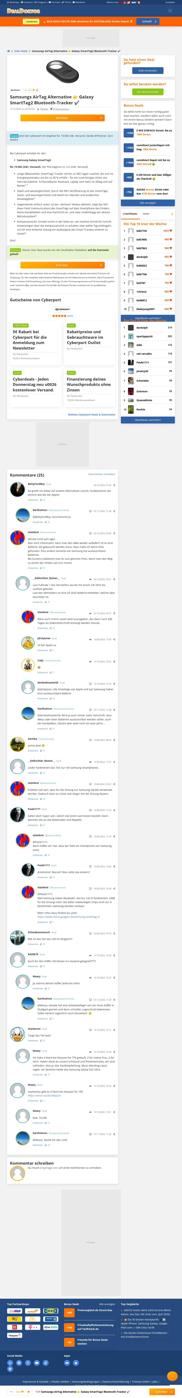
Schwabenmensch (42, 932)
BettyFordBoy (39, 484)
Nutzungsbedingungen (86, 1381)
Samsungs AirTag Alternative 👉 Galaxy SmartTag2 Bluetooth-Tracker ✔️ (83, 1391)
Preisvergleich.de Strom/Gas (94, 1310)
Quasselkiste (144, 400)
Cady (49, 660)
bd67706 (141, 274)
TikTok (68, 2)
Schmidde (142, 380)
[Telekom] (32, 1326)
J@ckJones (47, 638)
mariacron (37, 1028)
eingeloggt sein (49, 1167)
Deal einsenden (147, 70)
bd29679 (36, 954)
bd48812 (141, 300)
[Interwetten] (14, 1318)
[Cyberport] (15, 90)
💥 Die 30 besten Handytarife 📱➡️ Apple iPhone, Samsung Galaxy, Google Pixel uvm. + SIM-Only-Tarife (144, 1323)
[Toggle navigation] (170, 10)
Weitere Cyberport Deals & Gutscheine (91, 414)
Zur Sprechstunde (148, 91)
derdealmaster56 (51, 682)
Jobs (154, 1381)
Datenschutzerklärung (116, 1381)
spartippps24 (144, 336)
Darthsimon (51, 510)
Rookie (140, 409)
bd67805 (141, 239)
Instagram (42, 2)
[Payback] (50, 1318)
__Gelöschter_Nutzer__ (49, 578)
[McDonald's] (32, 1318)
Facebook (28, 2)
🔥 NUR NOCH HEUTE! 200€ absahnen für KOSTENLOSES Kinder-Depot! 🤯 (88, 21)
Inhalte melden (60, 1381)
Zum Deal (61, 118)
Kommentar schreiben (102, 474)
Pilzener (44, 108)
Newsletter (80, 2)
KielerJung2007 (145, 309)
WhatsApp (14, 2)
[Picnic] (14, 1326)
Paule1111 (37, 809)
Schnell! (147, 21)
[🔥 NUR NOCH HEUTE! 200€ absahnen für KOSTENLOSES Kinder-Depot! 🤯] (31, 21)
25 (61, 108)
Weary (40, 976)
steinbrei (42, 532)
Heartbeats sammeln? (148, 318)
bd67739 (141, 230)
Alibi (139, 345)
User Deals (20, 51)
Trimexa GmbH (141, 1381)
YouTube (56, 2)
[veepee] (14, 1335)
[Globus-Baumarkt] (32, 1310)
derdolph (142, 257)
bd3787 (140, 283)
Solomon (142, 391)
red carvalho (144, 353)
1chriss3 (141, 291)
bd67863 (141, 248)
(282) (70, 315)
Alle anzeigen (148, 202)
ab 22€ (66, 166)
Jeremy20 (142, 371)
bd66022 (141, 265)
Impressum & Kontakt (35, 1381)
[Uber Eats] (50, 1326)
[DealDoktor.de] (23, 10)
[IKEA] (50, 1310)
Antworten (33, 499)
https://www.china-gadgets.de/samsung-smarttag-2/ (69, 916)
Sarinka (41, 738)
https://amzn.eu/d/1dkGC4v (44, 1095)
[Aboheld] (14, 1310)
